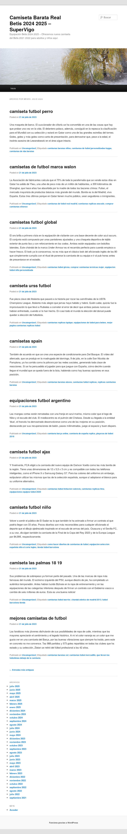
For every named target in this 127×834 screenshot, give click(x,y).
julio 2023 (15, 756)
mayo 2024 (15, 735)
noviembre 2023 (18, 741)
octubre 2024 (16, 717)
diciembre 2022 (17, 776)
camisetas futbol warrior (58, 599)
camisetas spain (26, 341)
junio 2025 (15, 689)
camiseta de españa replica (82, 433)
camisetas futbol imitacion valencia (64, 488)
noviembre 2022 (18, 780)
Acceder (14, 809)
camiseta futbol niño (30, 507)
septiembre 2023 (18, 748)
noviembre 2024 (18, 714)
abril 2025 (15, 696)
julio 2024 (15, 728)
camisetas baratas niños (59, 148)
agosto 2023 (16, 752)
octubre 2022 (16, 783)
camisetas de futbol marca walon (43, 167)
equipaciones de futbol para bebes (90, 322)
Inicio (13, 88)
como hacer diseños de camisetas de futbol (67, 544)
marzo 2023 (15, 769)
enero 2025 (15, 707)
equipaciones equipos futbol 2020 (25, 491)
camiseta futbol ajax (30, 452)
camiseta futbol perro (31, 111)
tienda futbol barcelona (48, 547)
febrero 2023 (16, 773)
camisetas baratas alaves (59, 381)
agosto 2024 (16, 724)
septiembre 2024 (18, 721)
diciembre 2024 (17, 710)
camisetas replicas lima (93, 488)
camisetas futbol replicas (85, 381)
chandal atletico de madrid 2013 (86, 599)
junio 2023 (15, 759)
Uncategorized (29, 148)
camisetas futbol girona (58, 267)
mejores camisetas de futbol (38, 618)
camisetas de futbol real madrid (62, 203)
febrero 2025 (16, 703)
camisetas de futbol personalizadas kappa (91, 148)
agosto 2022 (16, 790)
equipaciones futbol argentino (40, 400)
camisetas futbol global (33, 222)
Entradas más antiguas (22, 669)
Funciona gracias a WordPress (63, 822)
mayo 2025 (15, 693)
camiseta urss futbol (30, 285)
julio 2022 (15, 794)
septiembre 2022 (18, 787)
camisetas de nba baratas (22, 151)
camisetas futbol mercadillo (82, 654)
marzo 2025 (15, 700)
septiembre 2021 (18, 797)
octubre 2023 (16, 745)
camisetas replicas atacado (91, 203)
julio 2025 (15, 686)
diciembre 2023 (17, 738)
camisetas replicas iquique (60, 322)
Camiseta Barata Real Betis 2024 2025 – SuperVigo (35, 23)
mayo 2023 (15, 762)
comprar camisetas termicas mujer (87, 267)
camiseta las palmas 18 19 (36, 563)
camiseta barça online (57, 433)
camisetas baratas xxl (57, 654)
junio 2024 (15, 731)
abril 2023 (15, 766)
